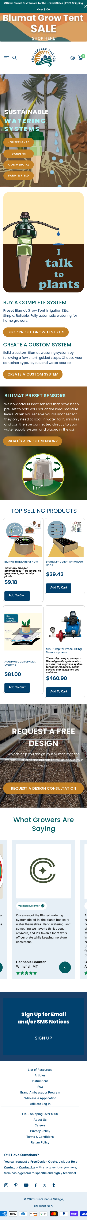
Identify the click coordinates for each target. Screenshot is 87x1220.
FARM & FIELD (18, 176)
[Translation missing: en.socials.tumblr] (54, 1185)
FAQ (40, 1086)
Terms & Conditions (40, 1136)
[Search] (14, 58)
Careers (40, 1125)
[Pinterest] (16, 1185)
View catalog (6, 58)
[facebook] (36, 1185)
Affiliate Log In (40, 1104)
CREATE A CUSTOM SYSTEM (32, 374)
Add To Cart (17, 595)
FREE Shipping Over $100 (40, 1114)
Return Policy (40, 1142)
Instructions (40, 1081)
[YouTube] (26, 1185)
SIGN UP (43, 1038)
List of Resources (40, 1069)
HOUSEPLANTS (19, 142)
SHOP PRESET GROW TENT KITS (35, 332)
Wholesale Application (40, 1098)
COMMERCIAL (18, 165)
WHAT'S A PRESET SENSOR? (32, 441)
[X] (44, 1185)
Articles (40, 1075)
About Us (40, 1119)
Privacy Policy (40, 1131)
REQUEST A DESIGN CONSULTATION (43, 788)
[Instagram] (6, 1185)
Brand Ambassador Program (40, 1092)
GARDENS (18, 154)
